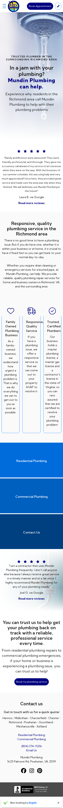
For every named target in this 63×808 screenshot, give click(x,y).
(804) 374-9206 (31, 746)
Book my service (31, 121)
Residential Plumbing (31, 735)
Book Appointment (40, 6)
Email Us (31, 750)
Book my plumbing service (31, 681)
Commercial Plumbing (31, 739)
